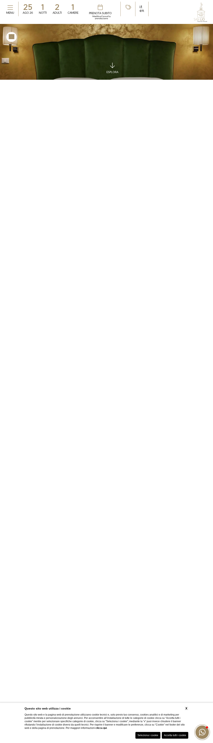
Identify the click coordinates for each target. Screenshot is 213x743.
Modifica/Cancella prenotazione (101, 17)
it (141, 7)
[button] (202, 732)
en (142, 10)
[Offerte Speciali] (128, 7)
